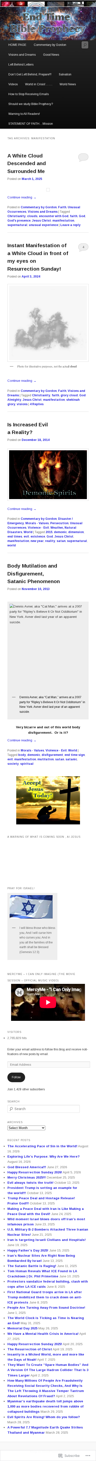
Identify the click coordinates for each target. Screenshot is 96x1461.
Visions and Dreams (22, 54)
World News (68, 84)
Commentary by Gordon (50, 45)
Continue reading (21, 197)
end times (14, 536)
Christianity (16, 216)
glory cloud (69, 395)
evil (26, 536)
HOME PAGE (17, 45)
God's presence (19, 220)
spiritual (26, 763)
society (13, 763)
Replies (37, 404)
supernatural (17, 225)
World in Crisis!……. (38, 84)
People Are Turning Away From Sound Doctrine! (46, 1307)
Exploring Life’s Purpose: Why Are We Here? (43, 1156)
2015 (49, 532)
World (28, 532)
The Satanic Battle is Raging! (31, 1266)
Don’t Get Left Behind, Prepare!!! (29, 74)
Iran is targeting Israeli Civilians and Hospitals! (46, 1240)
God (82, 216)
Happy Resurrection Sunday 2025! (34, 1344)
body (22, 755)
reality (50, 541)
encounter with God (53, 216)
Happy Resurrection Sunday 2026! (34, 1172)
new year (37, 541)
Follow (16, 1077)
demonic (60, 532)
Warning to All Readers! (24, 114)
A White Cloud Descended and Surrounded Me (26, 163)
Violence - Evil (38, 527)
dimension (76, 532)
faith (73, 216)
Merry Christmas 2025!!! (26, 1177)
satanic (71, 759)
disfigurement (52, 755)
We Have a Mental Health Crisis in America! (43, 1334)
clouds (32, 216)
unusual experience (43, 225)
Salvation (65, 74)
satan (61, 541)
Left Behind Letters (20, 64)
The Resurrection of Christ (29, 1349)
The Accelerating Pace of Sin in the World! (42, 1146)
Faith (62, 207)
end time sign (74, 755)
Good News (51, 54)
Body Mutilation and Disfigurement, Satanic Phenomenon (33, 573)
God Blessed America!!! (26, 1167)
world (11, 545)
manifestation (63, 220)
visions (22, 404)
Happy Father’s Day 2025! (27, 1250)
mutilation (45, 759)
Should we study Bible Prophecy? (30, 104)
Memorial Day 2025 (22, 1328)
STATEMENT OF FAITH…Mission (30, 123)
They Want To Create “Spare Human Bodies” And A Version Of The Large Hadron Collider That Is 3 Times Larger (47, 1370)
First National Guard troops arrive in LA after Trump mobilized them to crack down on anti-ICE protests (44, 1297)
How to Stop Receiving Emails (28, 94)
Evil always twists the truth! (30, 1182)
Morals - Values (37, 523)
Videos (13, 84)
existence (38, 536)
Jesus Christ (41, 220)
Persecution (59, 523)
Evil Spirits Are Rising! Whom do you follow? (43, 1417)
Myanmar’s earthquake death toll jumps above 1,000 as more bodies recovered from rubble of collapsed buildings (45, 1406)
